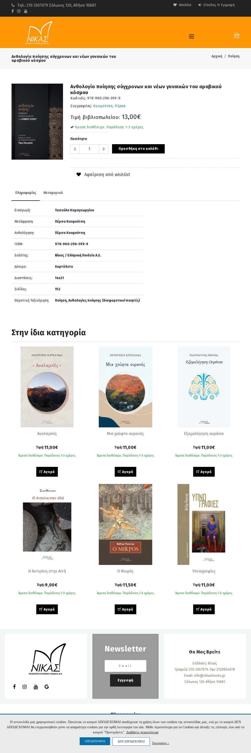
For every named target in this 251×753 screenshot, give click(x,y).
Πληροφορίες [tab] (25, 193)
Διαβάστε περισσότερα (142, 732)
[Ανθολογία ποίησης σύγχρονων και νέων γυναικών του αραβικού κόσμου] (37, 122)
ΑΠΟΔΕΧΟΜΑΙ (95, 741)
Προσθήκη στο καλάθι (138, 149)
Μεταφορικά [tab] (53, 193)
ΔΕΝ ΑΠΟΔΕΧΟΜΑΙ (131, 741)
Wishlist (184, 5)
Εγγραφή (125, 680)
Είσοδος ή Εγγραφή (218, 5)
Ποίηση (233, 56)
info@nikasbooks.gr (210, 676)
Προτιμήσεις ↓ (160, 743)
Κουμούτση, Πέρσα (109, 106)
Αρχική (217, 56)
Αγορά (49, 472)
